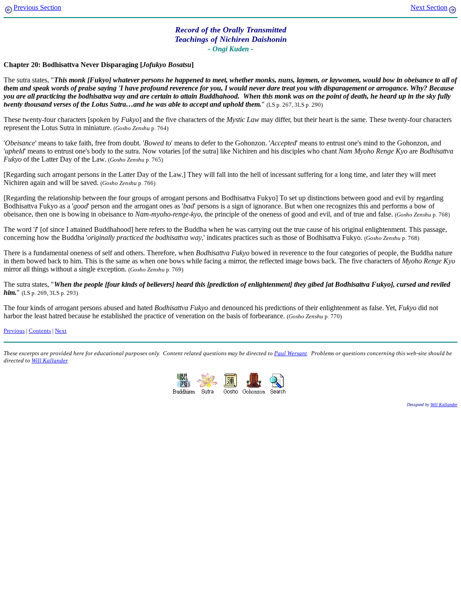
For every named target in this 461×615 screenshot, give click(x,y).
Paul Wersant (290, 353)
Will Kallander (50, 360)
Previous (14, 330)
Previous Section (37, 7)
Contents (40, 330)
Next (61, 330)
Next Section (429, 7)
